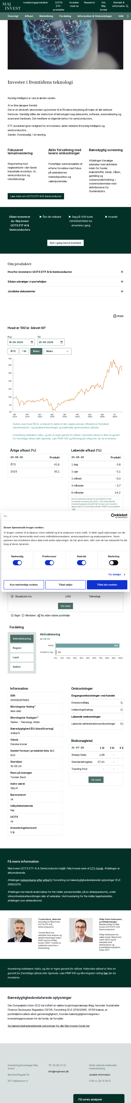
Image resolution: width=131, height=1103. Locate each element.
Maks (36, 351)
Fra (10, 336)
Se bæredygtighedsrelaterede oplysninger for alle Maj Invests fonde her (48, 1025)
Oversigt (13, 16)
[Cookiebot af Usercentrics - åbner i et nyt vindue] (113, 515)
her (73, 509)
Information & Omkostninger (94, 16)
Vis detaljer (114, 574)
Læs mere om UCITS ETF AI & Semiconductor (36, 196)
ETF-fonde (96, 868)
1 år (24, 351)
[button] (98, 1098)
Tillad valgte (65, 584)
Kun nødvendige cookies (24, 584)
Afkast (29, 16)
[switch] (49, 562)
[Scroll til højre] (128, 16)
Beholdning (46, 16)
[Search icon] (127, 6)
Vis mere (65, 606)
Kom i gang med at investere (65, 242)
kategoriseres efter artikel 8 (36, 880)
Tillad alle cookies (107, 584)
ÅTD (13, 351)
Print (120, 316)
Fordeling (65, 16)
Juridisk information (99, 1074)
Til (38, 336)
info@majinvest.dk (58, 1071)
